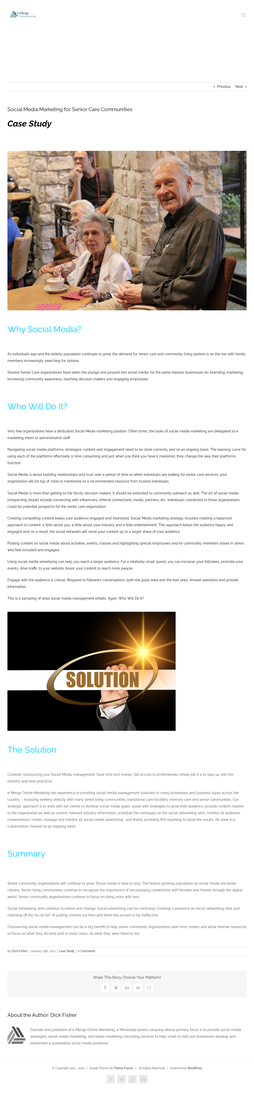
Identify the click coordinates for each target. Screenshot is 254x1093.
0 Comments (86, 951)
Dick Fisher (19, 951)
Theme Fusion (123, 1068)
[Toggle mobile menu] (244, 15)
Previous (224, 87)
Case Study (66, 951)
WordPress (194, 1068)
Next (239, 87)
